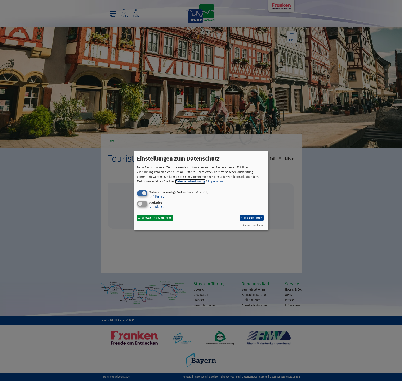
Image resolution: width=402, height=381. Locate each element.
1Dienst (156, 196)
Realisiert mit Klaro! (252, 225)
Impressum (215, 181)
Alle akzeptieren (251, 218)
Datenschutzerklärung (190, 181)
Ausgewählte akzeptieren (155, 218)
